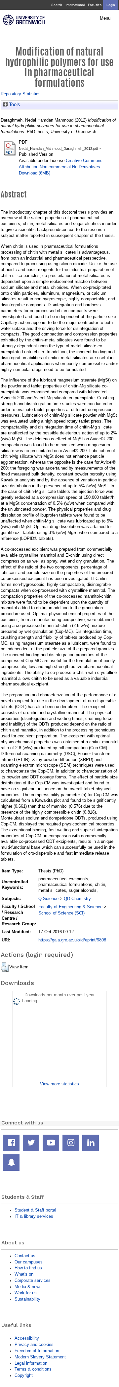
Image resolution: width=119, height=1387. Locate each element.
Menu (105, 18)
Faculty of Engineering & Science (70, 906)
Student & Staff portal (35, 1210)
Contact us (25, 1255)
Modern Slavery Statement (40, 1356)
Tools (14, 104)
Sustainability (27, 1299)
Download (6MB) (34, 173)
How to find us (28, 1267)
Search (56, 5)
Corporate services (33, 1280)
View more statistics (59, 1083)
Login (110, 5)
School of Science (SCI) (61, 913)
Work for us (26, 1292)
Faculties (94, 5)
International (75, 5)
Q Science (48, 898)
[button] (5, 967)
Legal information (31, 1363)
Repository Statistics (21, 93)
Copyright (24, 1375)
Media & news (28, 1286)
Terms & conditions (33, 1369)
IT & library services (34, 1216)
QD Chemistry (77, 898)
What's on (24, 1274)
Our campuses (29, 1262)
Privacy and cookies (34, 1344)
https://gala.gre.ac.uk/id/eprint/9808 (72, 939)
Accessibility (27, 1338)
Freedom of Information (37, 1350)
